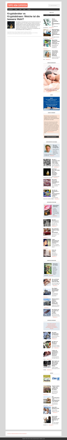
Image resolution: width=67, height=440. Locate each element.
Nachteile (20, 33)
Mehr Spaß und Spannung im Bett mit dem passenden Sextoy (55, 363)
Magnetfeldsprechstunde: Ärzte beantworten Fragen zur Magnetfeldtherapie (56, 32)
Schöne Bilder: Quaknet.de (51, 323)
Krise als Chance (54, 250)
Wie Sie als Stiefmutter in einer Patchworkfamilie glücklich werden (56, 193)
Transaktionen (28, 33)
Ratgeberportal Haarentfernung (52, 326)
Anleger (13, 32)
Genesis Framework (36, 438)
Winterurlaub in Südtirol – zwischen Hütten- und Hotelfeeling (55, 301)
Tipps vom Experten (17, 5)
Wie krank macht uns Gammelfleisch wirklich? (55, 181)
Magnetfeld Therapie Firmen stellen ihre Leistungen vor (56, 41)
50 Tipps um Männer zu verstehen (55, 343)
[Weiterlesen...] (51, 27)
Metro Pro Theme (30, 438)
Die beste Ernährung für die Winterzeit (55, 334)
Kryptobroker (9, 33)
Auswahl (16, 32)
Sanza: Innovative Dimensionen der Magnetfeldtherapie (56, 21)
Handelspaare (25, 32)
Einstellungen (24, 433)
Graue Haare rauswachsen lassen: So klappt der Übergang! (55, 53)
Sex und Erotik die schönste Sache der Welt (55, 280)
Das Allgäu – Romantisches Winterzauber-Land (55, 290)
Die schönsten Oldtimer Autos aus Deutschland (55, 230)
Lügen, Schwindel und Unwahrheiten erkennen (55, 241)
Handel (22, 32)
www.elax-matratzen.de (51, 324)
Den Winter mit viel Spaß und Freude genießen (55, 311)
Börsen (19, 32)
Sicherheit (24, 33)
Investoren (30, 32)
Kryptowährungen (15, 33)
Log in (44, 438)
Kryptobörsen (35, 32)
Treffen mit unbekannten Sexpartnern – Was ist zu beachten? (55, 353)
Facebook (47, 15)
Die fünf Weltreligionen (55, 220)
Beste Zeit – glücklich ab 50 (55, 407)
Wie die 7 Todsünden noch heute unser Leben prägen (56, 161)
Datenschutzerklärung (51, 131)
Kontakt (20, 433)
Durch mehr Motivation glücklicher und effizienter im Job (55, 419)
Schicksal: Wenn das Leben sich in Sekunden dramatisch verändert (56, 172)
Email (45, 132)
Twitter (56, 15)
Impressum (9, 433)
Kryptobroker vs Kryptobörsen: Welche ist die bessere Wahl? (23, 16)
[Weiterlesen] (52, 155)
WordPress (41, 438)
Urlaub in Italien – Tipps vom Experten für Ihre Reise (55, 387)
